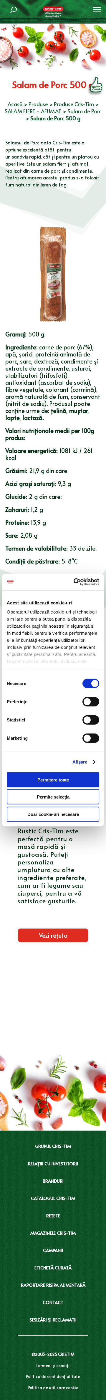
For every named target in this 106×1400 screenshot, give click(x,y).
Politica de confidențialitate (53, 1376)
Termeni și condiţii (53, 1365)
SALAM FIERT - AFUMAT (33, 111)
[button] (97, 9)
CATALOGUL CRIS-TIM (53, 1198)
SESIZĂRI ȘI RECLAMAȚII (53, 1319)
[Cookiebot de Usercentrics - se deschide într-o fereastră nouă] (74, 582)
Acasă (15, 104)
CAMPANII (53, 1250)
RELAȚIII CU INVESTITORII (53, 1163)
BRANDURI (53, 1181)
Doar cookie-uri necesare (53, 813)
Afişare (79, 761)
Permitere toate (53, 779)
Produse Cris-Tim (74, 104)
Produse (38, 104)
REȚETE (53, 1215)
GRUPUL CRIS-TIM (53, 1146)
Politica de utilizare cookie (53, 1387)
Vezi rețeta (53, 935)
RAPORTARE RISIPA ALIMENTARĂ (53, 1285)
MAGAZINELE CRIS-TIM (53, 1233)
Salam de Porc (84, 111)
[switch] (90, 701)
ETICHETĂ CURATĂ (53, 1267)
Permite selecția (53, 796)
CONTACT (53, 1302)
